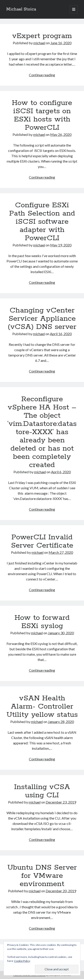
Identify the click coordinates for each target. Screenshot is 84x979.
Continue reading (42, 75)
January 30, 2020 (61, 633)
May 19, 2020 (60, 245)
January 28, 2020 (61, 721)
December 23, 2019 (61, 802)
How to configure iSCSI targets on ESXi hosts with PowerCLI (42, 115)
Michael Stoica (21, 9)
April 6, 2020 (61, 472)
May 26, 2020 (60, 134)
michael (39, 43)
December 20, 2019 (61, 891)
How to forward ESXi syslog (42, 622)
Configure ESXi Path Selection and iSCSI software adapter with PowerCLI (42, 222)
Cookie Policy (22, 961)
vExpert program (42, 36)
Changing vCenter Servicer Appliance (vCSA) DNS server (42, 319)
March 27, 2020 (61, 552)
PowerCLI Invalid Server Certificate (42, 541)
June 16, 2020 (60, 43)
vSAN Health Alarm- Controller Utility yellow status (42, 706)
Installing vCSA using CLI (42, 791)
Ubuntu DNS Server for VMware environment (42, 876)
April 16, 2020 (61, 334)
